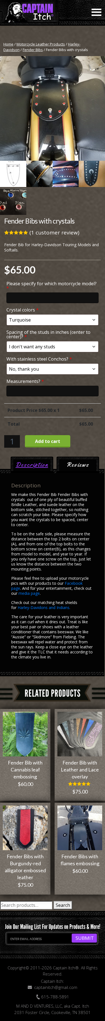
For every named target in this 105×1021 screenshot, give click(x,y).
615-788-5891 (54, 997)
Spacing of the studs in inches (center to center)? (48, 334)
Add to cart (47, 441)
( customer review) (54, 232)
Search (63, 905)
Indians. (63, 607)
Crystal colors (22, 310)
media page (29, 593)
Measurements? (25, 381)
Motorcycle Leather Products (41, 44)
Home (8, 44)
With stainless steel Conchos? (39, 359)
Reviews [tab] (77, 465)
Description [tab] (32, 465)
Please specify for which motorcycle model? (51, 285)
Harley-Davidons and (37, 607)
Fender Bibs (33, 49)
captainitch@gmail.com (55, 987)
